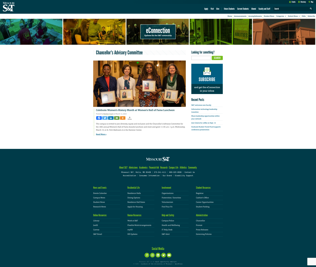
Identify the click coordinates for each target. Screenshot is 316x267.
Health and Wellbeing (171, 225)
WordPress (178, 264)
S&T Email (97, 234)
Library (96, 221)
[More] (122, 118)
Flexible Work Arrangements (139, 225)
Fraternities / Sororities (171, 198)
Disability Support (184, 176)
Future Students (229, 8)
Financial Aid (154, 167)
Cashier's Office (202, 198)
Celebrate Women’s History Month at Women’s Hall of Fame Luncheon (135, 110)
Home (230, 16)
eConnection (158, 30)
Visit (212, 8)
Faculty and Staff (264, 8)
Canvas (96, 230)
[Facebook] (99, 118)
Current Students (243, 8)
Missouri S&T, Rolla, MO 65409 (136, 172)
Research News (99, 207)
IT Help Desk (167, 230)
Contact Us (190, 172)
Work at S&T (133, 221)
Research (164, 167)
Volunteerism (167, 202)
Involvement (166, 187)
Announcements (240, 16)
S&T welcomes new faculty (201, 105)
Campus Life (173, 167)
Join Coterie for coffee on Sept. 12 (203, 123)
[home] (16, 7)
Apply (206, 8)
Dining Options (134, 198)
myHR (130, 230)
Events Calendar (100, 193)
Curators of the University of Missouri (156, 264)
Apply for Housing (135, 207)
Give (217, 8)
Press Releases (202, 230)
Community (192, 167)
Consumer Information (149, 176)
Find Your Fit (167, 207)
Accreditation (129, 176)
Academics (143, 167)
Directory (303, 2)
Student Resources (203, 187)
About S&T (123, 167)
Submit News (293, 16)
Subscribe (311, 16)
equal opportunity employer (166, 262)
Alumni (253, 8)
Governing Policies (204, 234)
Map (312, 2)
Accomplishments (255, 16)
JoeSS (95, 225)
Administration (202, 215)
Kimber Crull (108, 114)
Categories (280, 16)
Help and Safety (168, 215)
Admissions (133, 167)
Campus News (99, 198)
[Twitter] (105, 118)
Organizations (167, 193)
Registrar (200, 193)
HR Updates (132, 234)
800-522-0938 (175, 172)
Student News (269, 16)
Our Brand (167, 176)
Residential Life (134, 187)
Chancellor (200, 221)
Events (294, 2)
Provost (199, 225)
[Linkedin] (111, 118)
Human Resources (134, 215)
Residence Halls (134, 193)
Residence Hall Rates (136, 202)
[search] (311, 9)
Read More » (101, 134)
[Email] (116, 118)
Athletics (183, 167)
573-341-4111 (160, 172)
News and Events (100, 187)
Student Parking (202, 207)
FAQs (304, 16)
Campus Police (168, 221)
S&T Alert (166, 234)
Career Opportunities (205, 202)
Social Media (158, 248)
